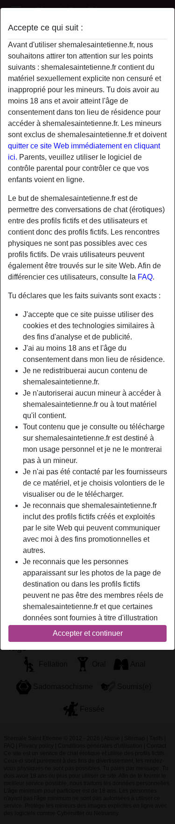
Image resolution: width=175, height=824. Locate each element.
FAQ (145, 277)
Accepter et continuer (88, 633)
